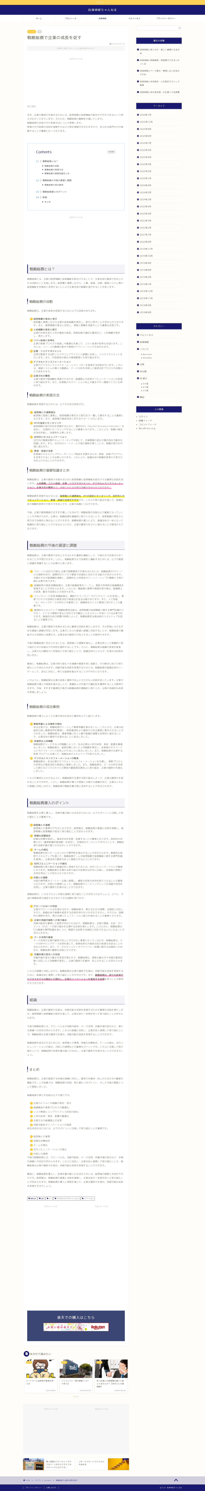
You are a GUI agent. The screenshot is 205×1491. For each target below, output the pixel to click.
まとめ (47, 201)
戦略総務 (33, 1198)
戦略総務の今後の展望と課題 (57, 180)
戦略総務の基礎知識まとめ (57, 173)
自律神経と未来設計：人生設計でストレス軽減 (160, 83)
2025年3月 (145, 164)
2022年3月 (145, 220)
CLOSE (111, 152)
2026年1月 (145, 114)
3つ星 (146, 383)
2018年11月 (146, 298)
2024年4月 (145, 185)
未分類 (143, 371)
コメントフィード (148, 424)
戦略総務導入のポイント (55, 191)
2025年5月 (145, 150)
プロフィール (71, 18)
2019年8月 (145, 270)
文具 (142, 364)
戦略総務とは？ (50, 161)
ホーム (39, 18)
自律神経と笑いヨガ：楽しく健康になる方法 (160, 51)
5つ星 (146, 390)
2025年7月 (145, 143)
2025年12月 (146, 121)
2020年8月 (145, 241)
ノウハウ (144, 349)
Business (32, 32)
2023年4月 (145, 206)
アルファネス (134, 18)
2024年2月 (145, 199)
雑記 (142, 397)
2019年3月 (145, 277)
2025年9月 (145, 129)
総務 (42, 1198)
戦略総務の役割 (51, 166)
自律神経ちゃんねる (102, 10)
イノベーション (88, 1198)
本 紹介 (143, 378)
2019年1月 (145, 284)
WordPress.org (147, 428)
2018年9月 (145, 305)
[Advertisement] (76, 80)
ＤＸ (49, 1198)
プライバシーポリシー (166, 18)
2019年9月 (145, 263)
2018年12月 (146, 291)
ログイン (143, 416)
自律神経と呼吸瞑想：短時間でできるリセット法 (160, 62)
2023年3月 (145, 213)
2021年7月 (145, 234)
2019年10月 (146, 255)
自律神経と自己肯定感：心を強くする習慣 (160, 92)
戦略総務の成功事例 (53, 184)
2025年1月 (145, 178)
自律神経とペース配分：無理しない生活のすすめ (160, 72)
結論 (45, 197)
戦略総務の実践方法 (53, 169)
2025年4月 (145, 157)
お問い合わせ (51, 1488)
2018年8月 (145, 312)
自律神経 (102, 18)
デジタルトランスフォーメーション (67, 1198)
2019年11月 (146, 248)
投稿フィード (145, 420)
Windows (147, 357)
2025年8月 (145, 136)
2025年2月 (145, 171)
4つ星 (146, 387)
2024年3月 (145, 192)
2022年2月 (145, 227)
